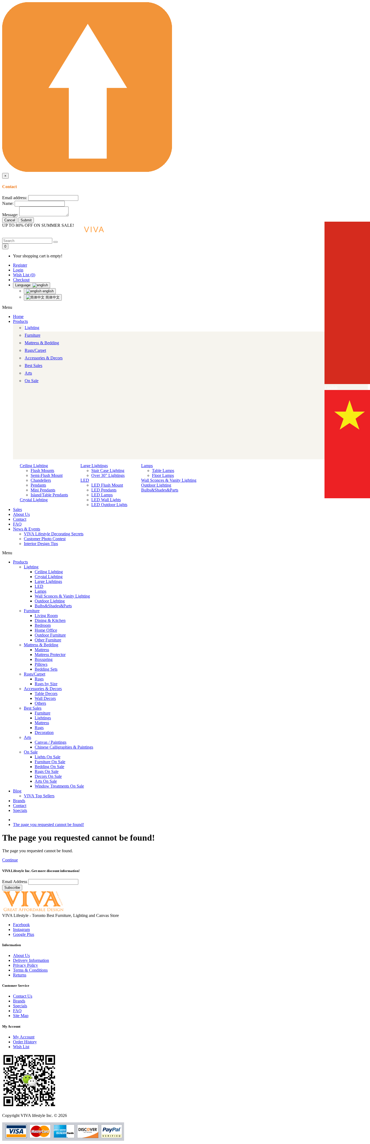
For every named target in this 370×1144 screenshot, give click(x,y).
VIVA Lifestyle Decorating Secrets (53, 534)
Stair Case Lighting (107, 470)
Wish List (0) (24, 275)
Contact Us (22, 996)
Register (20, 265)
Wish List (21, 1046)
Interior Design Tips (41, 543)
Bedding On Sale (49, 766)
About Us (21, 514)
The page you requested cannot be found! (48, 824)
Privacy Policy (25, 965)
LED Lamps (102, 495)
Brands (19, 800)
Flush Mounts (42, 470)
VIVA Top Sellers (39, 796)
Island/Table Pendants (49, 495)
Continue (10, 860)
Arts (28, 373)
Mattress (42, 649)
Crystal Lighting (34, 499)
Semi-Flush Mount (47, 475)
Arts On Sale (46, 781)
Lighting (32, 327)
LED (84, 480)
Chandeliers (41, 480)
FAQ (17, 524)
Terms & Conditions (30, 970)
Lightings (43, 718)
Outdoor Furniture (50, 635)
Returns (19, 975)
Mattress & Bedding (42, 342)
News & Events (26, 529)
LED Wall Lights (106, 499)
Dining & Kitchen (50, 620)
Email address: (14, 197)
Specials (20, 810)
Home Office (46, 630)
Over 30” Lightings (108, 475)
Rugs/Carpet (35, 350)
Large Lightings (94, 465)
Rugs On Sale (47, 771)
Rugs (39, 679)
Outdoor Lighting (156, 485)
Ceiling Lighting (34, 465)
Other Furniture (48, 640)
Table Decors (46, 693)
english (47, 291)
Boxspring (44, 659)
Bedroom (43, 625)
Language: (24, 285)
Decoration (44, 732)
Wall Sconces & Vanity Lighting (168, 480)
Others (40, 703)
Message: (10, 214)
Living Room (46, 615)
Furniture (32, 335)
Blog (17, 791)
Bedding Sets (46, 669)
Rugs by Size (46, 683)
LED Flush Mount (107, 485)
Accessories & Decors (44, 358)
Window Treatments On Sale (59, 786)
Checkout (21, 279)
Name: (8, 203)
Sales (17, 509)
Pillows (41, 664)
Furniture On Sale (50, 761)
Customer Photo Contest (45, 538)
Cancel (9, 220)
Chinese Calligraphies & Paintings (64, 747)
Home (18, 316)
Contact (19, 519)
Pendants (38, 485)
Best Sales (33, 365)
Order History (25, 1042)
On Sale (31, 380)
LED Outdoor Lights (109, 504)
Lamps (147, 465)
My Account (23, 1037)
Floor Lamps (163, 475)
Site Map (20, 1015)
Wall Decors (45, 698)
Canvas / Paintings (50, 742)
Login (18, 270)
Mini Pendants (43, 490)
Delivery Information (31, 960)
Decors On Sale (48, 776)
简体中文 (52, 297)
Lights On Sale (47, 757)
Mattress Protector (50, 654)
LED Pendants (103, 490)
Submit (26, 220)
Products (20, 321)
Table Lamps (163, 470)
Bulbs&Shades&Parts (159, 490)
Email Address (15, 881)
